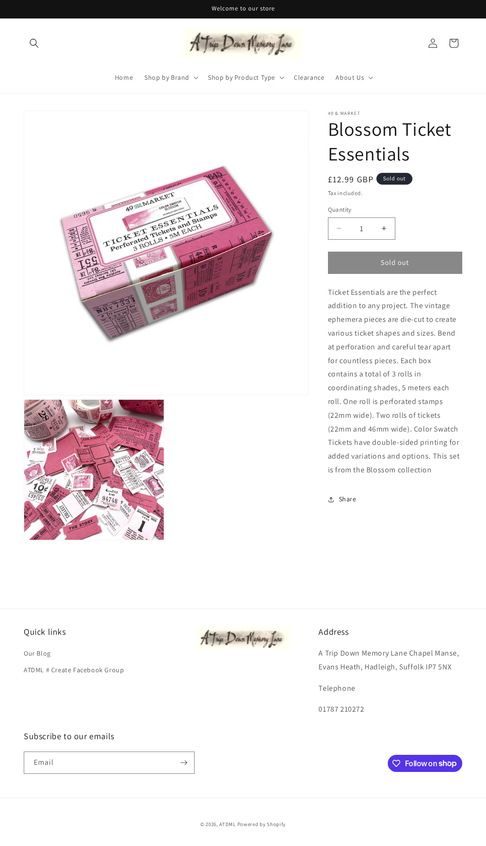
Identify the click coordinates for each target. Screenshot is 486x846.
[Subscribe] (183, 763)
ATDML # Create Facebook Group (74, 670)
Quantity (340, 210)
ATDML (227, 824)
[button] (34, 43)
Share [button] (347, 499)
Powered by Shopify (261, 824)
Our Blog (37, 653)
